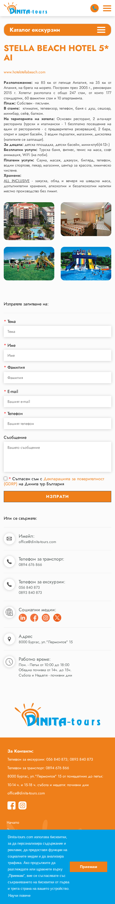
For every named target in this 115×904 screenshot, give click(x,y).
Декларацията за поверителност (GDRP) (54, 481)
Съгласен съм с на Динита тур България (54, 481)
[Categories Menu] (101, 31)
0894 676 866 (30, 564)
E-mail (11, 391)
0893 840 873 (30, 592)
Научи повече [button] (19, 896)
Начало (13, 822)
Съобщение (15, 437)
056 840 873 (29, 587)
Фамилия (14, 367)
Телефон (13, 413)
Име (10, 345)
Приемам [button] (88, 867)
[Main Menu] (107, 8)
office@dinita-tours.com (37, 541)
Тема (10, 321)
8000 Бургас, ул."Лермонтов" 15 (46, 642)
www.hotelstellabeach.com (24, 72)
